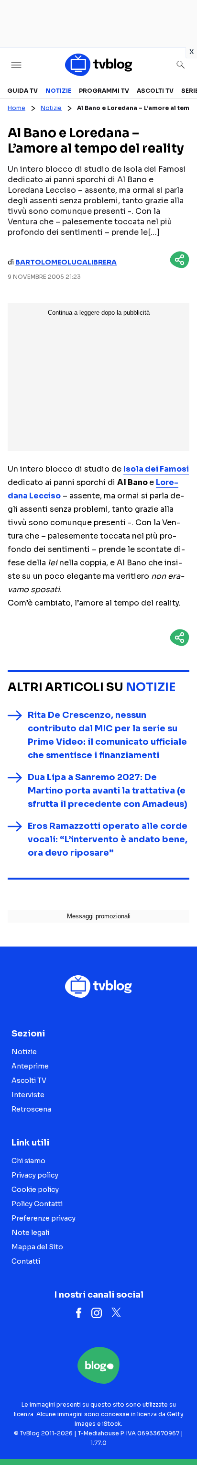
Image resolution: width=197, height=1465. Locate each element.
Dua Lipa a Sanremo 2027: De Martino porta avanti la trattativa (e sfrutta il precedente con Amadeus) (107, 790)
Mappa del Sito (37, 1247)
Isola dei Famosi (156, 469)
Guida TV (22, 90)
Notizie (58, 90)
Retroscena (31, 1109)
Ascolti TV (155, 90)
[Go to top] (178, 1433)
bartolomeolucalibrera (66, 262)
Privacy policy (34, 1175)
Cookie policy (35, 1189)
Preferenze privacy (43, 1218)
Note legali (30, 1232)
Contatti (25, 1261)
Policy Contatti (37, 1204)
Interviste (27, 1094)
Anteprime (30, 1066)
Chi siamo (28, 1161)
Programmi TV (104, 90)
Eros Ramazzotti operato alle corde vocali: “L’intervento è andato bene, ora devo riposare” (107, 839)
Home (16, 107)
